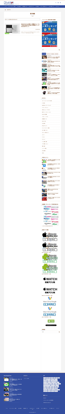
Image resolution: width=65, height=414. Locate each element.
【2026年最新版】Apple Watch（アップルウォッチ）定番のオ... (53, 177)
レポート (43, 134)
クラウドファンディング (47, 385)
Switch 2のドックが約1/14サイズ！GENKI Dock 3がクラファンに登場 (53, 71)
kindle (50, 388)
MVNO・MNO (44, 121)
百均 (49, 377)
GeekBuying (45, 389)
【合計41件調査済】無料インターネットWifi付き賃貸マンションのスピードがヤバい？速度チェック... (53, 66)
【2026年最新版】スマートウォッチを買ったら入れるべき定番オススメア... (53, 169)
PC (55, 386)
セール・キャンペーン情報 (12, 6)
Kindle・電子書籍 (44, 114)
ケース (56, 383)
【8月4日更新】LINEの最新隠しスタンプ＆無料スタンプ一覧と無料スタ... (53, 160)
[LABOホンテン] (9, 3)
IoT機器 (56, 388)
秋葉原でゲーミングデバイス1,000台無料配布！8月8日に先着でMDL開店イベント (53, 79)
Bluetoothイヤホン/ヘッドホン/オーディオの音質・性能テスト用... (53, 173)
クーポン (59, 383)
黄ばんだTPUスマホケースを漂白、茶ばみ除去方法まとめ (14, 400)
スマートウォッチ (46, 383)
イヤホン (47, 386)
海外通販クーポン (25, 6)
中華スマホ (52, 379)
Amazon (52, 391)
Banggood (58, 389)
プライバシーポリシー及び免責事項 (48, 400)
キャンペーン (53, 385)
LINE (48, 388)
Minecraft (45, 388)
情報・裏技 (43, 146)
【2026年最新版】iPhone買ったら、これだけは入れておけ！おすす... (53, 164)
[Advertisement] (49, 350)
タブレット (49, 382)
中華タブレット (48, 379)
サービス (43, 137)
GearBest (49, 389)
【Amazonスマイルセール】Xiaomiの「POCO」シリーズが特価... (52, 194)
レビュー (56, 379)
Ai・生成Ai (43, 103)
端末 (47, 377)
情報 (56, 377)
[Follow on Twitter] (56, 2)
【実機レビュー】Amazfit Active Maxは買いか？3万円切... (52, 190)
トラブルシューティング (54, 380)
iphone (43, 152)
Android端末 (19, 6)
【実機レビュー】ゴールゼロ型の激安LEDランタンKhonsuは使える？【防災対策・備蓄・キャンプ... (53, 88)
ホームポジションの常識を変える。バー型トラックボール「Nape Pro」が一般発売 (53, 75)
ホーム (5, 6)
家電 (58, 377)
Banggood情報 (54, 389)
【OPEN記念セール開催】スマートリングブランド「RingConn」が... (53, 198)
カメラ (44, 386)
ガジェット (57, 385)
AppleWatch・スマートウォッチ (46, 105)
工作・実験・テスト (51, 6)
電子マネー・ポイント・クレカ (46, 112)
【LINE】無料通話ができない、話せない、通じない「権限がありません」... (15, 380)
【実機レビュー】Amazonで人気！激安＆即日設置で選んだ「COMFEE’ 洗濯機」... (53, 93)
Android (49, 391)
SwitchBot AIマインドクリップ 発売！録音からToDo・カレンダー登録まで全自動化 (53, 57)
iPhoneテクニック (31, 6)
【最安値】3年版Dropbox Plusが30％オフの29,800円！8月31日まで (53, 62)
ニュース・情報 (44, 148)
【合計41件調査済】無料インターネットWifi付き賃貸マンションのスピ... (53, 181)
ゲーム (53, 383)
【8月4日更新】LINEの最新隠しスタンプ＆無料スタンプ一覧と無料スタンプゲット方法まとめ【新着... (53, 84)
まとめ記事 (37, 6)
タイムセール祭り (53, 382)
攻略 (54, 377)
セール (58, 382)
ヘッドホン (45, 380)
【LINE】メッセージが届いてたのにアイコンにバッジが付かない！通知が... (15, 390)
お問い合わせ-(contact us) (47, 402)
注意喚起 (52, 377)
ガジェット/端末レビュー (44, 6)
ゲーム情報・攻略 (44, 141)
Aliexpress (56, 391)
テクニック (57, 6)
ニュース (49, 380)
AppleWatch (45, 391)
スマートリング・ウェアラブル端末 (47, 100)
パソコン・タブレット (45, 107)
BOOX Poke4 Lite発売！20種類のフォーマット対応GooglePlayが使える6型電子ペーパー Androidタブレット (30, 25)
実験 (44, 379)
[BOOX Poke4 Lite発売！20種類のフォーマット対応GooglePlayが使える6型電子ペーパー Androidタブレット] (12, 28)
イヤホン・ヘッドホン (45, 116)
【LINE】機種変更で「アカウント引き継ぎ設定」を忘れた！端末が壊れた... (15, 385)
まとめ (53, 386)
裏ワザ (44, 377)
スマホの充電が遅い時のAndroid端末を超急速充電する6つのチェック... (15, 395)
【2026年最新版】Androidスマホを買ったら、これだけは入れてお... (53, 185)
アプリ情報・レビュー (45, 143)
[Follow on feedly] (58, 2)
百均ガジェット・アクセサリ (46, 109)
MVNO (58, 386)
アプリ (50, 386)
